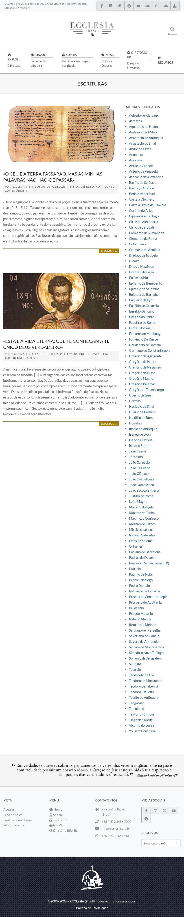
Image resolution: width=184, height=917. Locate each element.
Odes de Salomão (141, 541)
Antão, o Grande (141, 166)
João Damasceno (141, 485)
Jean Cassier (138, 451)
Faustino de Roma (142, 322)
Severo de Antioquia (144, 641)
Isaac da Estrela (141, 440)
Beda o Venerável (142, 194)
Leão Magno (138, 501)
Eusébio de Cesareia (144, 306)
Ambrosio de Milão (143, 132)
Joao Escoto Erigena (144, 490)
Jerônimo (136, 457)
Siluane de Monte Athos (146, 647)
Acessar (8, 809)
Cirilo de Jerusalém (143, 227)
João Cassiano (139, 468)
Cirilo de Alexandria (143, 222)
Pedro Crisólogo (141, 580)
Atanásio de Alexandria (146, 177)
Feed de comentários (17, 820)
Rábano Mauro (140, 619)
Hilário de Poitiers (142, 412)
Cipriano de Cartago (144, 216)
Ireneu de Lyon (140, 434)
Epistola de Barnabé (144, 294)
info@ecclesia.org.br (116, 828)
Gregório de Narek (142, 362)
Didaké (134, 261)
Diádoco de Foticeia (143, 255)
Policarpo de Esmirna (144, 591)
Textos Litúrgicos (141, 714)
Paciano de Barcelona (145, 552)
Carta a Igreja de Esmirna (147, 205)
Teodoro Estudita (141, 692)
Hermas (135, 401)
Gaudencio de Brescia (145, 345)
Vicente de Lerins (142, 725)
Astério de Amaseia (143, 171)
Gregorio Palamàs (142, 384)
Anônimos (136, 154)
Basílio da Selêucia (142, 182)
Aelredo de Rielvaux (144, 115)
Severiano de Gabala (144, 636)
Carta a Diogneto (141, 199)
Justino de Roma (85, 354)
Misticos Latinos (141, 529)
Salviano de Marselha (145, 630)
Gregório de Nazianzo (145, 367)
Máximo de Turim (142, 513)
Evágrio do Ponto (141, 317)
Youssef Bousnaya (142, 731)
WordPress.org (13, 825)
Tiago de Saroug (141, 720)
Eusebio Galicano (141, 311)
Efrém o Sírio (138, 278)
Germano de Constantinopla (149, 350)
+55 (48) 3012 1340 (115, 836)
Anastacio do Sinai (142, 143)
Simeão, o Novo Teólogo (146, 653)
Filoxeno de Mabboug (144, 334)
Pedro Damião (139, 585)
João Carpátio (139, 462)
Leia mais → (109, 251)
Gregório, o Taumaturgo (146, 390)
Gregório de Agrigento (145, 356)
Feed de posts (12, 815)
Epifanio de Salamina (144, 289)
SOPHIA (95, 186)
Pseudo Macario (141, 613)
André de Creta (140, 149)
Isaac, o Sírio (138, 446)
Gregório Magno (141, 378)
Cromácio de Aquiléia (144, 250)
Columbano (137, 244)
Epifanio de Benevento (145, 283)
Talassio (135, 669)
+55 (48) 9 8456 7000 (116, 821)
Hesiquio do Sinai (141, 406)
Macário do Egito (141, 507)
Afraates (135, 121)
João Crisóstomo (141, 479)
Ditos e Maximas (141, 266)
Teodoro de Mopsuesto (145, 681)
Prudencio (136, 608)
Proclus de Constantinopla (148, 597)
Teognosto (136, 703)
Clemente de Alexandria (146, 233)
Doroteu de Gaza (141, 272)
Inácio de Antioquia (143, 429)
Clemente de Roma (143, 238)
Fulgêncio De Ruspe (143, 339)
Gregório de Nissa (142, 373)
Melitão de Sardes (142, 524)
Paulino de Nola (140, 574)
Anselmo (135, 160)
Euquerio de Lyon (141, 300)
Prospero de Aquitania (145, 602)
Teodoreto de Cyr (141, 675)
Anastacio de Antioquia (146, 138)
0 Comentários (24, 358)
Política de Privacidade (92, 908)
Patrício (135, 569)
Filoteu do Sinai (140, 328)
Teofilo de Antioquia (143, 697)
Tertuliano (136, 709)
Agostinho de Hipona (144, 126)
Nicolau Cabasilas (142, 535)
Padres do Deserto (142, 557)
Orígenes (82, 186)
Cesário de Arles (141, 210)
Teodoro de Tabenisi (143, 686)
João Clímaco (139, 473)
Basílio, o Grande (141, 188)
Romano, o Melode (142, 625)
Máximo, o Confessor (144, 518)
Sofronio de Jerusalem (145, 658)
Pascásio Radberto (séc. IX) (149, 563)
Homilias (135, 423)
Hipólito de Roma (141, 418)
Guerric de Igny (140, 395)
